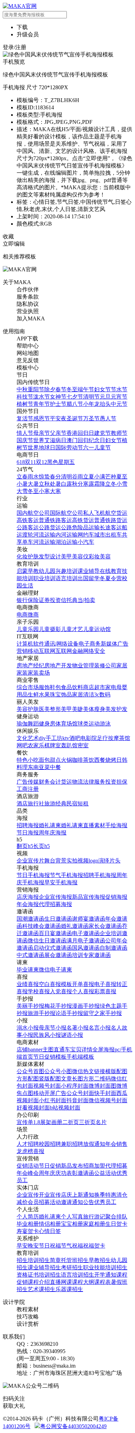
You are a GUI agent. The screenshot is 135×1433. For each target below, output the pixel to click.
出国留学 (89, 578)
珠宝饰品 (61, 694)
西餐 (99, 760)
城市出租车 (108, 535)
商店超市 (94, 687)
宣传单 (25, 1122)
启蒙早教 (28, 571)
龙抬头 (102, 404)
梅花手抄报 (58, 1006)
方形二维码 (97, 1078)
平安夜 (58, 418)
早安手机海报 (61, 882)
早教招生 (100, 1260)
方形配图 (28, 1078)
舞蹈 (33, 724)
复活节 (25, 418)
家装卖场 (39, 673)
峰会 (33, 1173)
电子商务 (90, 644)
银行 (22, 600)
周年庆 (47, 1173)
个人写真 (72, 1217)
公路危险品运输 (80, 527)
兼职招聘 (72, 1144)
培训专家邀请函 (91, 955)
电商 (22, 615)
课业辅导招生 (44, 1267)
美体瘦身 (94, 709)
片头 (114, 861)
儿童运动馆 (97, 629)
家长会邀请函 (105, 926)
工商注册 (28, 789)
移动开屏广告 (49, 1093)
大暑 (33, 484)
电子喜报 (105, 984)
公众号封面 (80, 1093)
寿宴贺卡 (28, 1231)
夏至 (121, 477)
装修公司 (105, 665)
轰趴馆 (69, 745)
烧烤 (110, 760)
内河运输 (66, 535)
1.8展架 (42, 1122)
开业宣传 (50, 1195)
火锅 (66, 760)
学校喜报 (39, 991)
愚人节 (108, 418)
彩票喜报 (105, 991)
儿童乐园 (28, 629)
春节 (60, 389)
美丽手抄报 (30, 1006)
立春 (22, 477)
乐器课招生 (69, 1289)
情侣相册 (50, 1224)
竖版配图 (50, 1078)
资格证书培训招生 (39, 1275)
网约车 (86, 535)
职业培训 (44, 578)
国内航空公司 (33, 513)
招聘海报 (28, 825)
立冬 (110, 484)
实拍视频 (77, 861)
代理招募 (116, 1166)
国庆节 (25, 440)
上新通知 (83, 1195)
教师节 (119, 433)
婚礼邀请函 (75, 926)
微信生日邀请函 (47, 940)
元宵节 (119, 397)
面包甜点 (50, 760)
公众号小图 (58, 1071)
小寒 (44, 491)
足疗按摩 (108, 738)
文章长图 (72, 1078)
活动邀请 (61, 1202)
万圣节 (91, 418)
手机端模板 (80, 1057)
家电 (110, 687)
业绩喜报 (28, 984)
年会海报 (28, 904)
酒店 (22, 803)
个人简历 (28, 1217)
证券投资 (50, 600)
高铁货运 (83, 520)
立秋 (44, 484)
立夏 (88, 477)
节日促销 (50, 1166)
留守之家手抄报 (102, 1013)
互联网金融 (69, 651)
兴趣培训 (66, 571)
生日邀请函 (58, 919)
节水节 (119, 389)
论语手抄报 (69, 1013)
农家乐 (36, 745)
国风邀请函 (86, 948)
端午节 (86, 389)
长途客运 (111, 527)
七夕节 (74, 397)
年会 (110, 1144)
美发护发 (116, 709)
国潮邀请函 (30, 919)
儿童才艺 (72, 629)
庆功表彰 (66, 1173)
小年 (88, 404)
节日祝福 (50, 1246)
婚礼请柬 (50, 825)
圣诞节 (74, 418)
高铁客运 (28, 520)
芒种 (110, 477)
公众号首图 (30, 1071)
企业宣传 (28, 1195)
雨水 (33, 477)
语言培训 (66, 578)
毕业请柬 (28, 970)
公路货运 (50, 527)
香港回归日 (80, 433)
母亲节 (41, 433)
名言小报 (100, 1028)
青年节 (41, 404)
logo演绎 (99, 861)
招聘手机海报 (99, 875)
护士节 (58, 404)
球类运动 (89, 724)
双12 (41, 462)
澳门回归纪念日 (85, 440)
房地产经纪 (30, 665)
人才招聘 (28, 1144)
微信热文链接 (88, 1071)
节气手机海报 (66, 875)
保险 (33, 600)
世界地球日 (41, 447)
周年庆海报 (52, 833)
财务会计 (50, 782)
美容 (105, 556)
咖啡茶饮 (83, 760)
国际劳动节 (69, 447)
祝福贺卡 (94, 1246)
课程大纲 (83, 1282)
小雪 (121, 484)
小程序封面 (75, 1086)
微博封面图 (102, 1086)
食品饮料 (72, 687)
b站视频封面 (65, 1108)
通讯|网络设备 (61, 644)
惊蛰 (44, 477)
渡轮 (27, 535)
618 (21, 462)
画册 (56, 1122)
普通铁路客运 (55, 520)
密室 (83, 745)
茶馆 (124, 738)
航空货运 (116, 513)
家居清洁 (83, 694)
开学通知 (105, 1275)
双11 (30, 462)
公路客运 (28, 527)
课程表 (102, 1282)
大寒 (55, 491)
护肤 (33, 556)
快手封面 (105, 1093)
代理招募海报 (55, 904)
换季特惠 (105, 1195)
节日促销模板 (49, 1057)
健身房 (47, 724)
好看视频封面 (33, 1108)
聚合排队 (116, 1217)
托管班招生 (75, 1260)
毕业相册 (28, 1224)
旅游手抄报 (41, 1013)
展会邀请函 (58, 955)
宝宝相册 (72, 1224)
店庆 (66, 1195)
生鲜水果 (39, 694)
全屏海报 (103, 1049)
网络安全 (94, 651)
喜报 (38, 1151)
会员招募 (39, 1202)
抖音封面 (77, 1100)
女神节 (58, 397)
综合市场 (28, 687)
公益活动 (105, 1173)
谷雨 (77, 477)
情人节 (25, 433)
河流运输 (44, 535)
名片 (101, 1122)
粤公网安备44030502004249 (73, 1426)
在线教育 (111, 571)
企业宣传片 (30, 861)
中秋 (22, 389)
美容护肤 (28, 709)
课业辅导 (89, 571)
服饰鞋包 (50, 687)
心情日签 (50, 1231)
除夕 (49, 389)
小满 (99, 477)
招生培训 (28, 1260)
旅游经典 (55, 803)
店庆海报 (28, 897)
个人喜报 (83, 991)
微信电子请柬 (55, 970)
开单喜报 (83, 984)
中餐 (55, 767)
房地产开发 (58, 665)
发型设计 (50, 556)
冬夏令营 (111, 578)
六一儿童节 (97, 447)
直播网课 (61, 1282)
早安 (22, 1246)
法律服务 (94, 782)
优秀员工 (105, 1202)
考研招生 (72, 1267)
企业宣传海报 (55, 897)
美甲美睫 (72, 709)
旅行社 (36, 803)
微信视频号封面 (108, 1100)
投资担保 (116, 782)
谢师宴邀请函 (88, 919)
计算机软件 (30, 644)
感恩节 (41, 418)
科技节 (25, 397)
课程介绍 (39, 1282)
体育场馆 (66, 724)
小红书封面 (52, 1100)
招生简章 (50, 1260)
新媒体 (109, 644)
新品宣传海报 (88, 897)
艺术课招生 (41, 1289)
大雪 (22, 491)
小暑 (22, 484)
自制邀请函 (113, 948)
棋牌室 (52, 745)
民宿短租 (77, 803)
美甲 (66, 556)
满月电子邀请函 (85, 940)
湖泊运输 (66, 542)
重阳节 (36, 389)
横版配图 (116, 1071)
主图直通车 (56, 1049)
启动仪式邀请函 (52, 948)
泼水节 (41, 397)
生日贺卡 (116, 1224)
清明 (66, 477)
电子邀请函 (86, 933)
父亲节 (58, 433)
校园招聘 (50, 1144)
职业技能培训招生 (105, 1267)
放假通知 (94, 1144)
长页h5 (41, 846)
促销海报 (116, 897)
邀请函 (86, 1173)
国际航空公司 (66, 513)
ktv (65, 738)
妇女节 (102, 389)
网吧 (22, 745)
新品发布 (72, 1166)
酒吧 (74, 738)
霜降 (99, 484)
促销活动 (28, 1166)
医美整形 (50, 709)
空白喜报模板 (55, 984)
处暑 (55, 484)
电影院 (88, 738)
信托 (66, 600)
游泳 (105, 724)
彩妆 (94, 556)
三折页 (87, 1122)
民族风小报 (47, 1035)
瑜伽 (22, 724)
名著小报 (77, 1028)
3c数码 (102, 694)
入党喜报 (61, 991)
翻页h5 (25, 846)
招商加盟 (94, 1166)
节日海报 (28, 833)
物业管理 (83, 665)
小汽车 (86, 542)
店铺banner (30, 1049)
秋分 (77, 484)
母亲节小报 (52, 1028)
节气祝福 (72, 1246)
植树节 (25, 404)
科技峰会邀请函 (41, 926)
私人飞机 (94, 513)
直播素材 (94, 825)
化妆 (22, 556)
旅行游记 (94, 1217)
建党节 (102, 433)
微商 (33, 615)
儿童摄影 (50, 629)
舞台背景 (55, 861)
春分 (55, 477)
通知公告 (83, 1202)
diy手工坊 (50, 738)
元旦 (105, 397)
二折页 (70, 1122)
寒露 (88, 484)
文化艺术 (28, 738)
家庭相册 (94, 1224)
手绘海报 (116, 825)
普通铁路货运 (110, 520)
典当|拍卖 (83, 600)
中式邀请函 (30, 955)
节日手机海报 (33, 875)
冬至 (72, 389)
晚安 (33, 1246)
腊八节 (74, 404)
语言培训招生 (77, 1275)
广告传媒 (28, 782)
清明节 (91, 397)
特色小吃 (28, 760)
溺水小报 (28, 1028)
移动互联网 (41, 651)
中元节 (119, 404)
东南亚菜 (39, 767)
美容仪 (80, 556)
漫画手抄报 (86, 1006)
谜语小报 (72, 1035)
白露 (66, 484)
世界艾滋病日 (49, 440)
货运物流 (72, 782)
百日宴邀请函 (55, 933)
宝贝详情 (81, 1049)
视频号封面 (47, 1086)
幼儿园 (47, 571)
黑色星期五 (61, 462)
